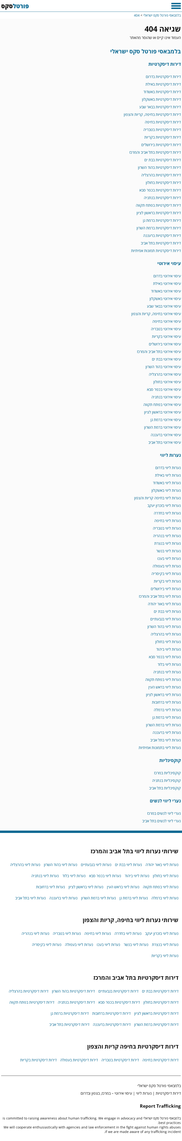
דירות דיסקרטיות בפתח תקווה (158, 205)
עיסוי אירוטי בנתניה (166, 397)
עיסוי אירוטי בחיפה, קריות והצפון (156, 313)
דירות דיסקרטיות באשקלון (161, 99)
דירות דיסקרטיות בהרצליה (161, 175)
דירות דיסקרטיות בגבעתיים (118, 991)
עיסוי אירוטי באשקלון (165, 298)
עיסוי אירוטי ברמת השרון (162, 427)
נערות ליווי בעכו (169, 558)
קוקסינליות (170, 760)
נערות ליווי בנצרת (167, 543)
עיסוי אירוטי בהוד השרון (163, 366)
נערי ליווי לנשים (165, 801)
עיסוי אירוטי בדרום (167, 276)
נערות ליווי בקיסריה (166, 573)
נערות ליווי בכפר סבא (165, 656)
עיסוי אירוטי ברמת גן (165, 419)
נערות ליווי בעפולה (167, 566)
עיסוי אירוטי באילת (167, 283)
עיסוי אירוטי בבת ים (166, 359)
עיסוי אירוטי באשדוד (166, 291)
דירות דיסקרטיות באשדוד (162, 91)
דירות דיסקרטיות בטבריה (162, 129)
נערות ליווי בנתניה (167, 672)
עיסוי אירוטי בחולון (167, 381)
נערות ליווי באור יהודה (164, 603)
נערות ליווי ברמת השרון (163, 724)
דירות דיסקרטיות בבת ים (162, 159)
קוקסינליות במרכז (167, 772)
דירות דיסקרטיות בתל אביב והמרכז (155, 152)
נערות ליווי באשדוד (167, 482)
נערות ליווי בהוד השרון (164, 626)
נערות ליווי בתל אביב (165, 740)
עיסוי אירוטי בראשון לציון (162, 412)
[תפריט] (176, 6)
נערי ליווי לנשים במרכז (164, 813)
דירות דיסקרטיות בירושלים (161, 144)
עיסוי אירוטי (169, 263)
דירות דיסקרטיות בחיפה (163, 122)
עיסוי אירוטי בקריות (166, 336)
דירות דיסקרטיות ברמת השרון (158, 228)
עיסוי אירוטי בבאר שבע (164, 306)
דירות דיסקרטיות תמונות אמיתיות (156, 250)
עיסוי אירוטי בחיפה (166, 321)
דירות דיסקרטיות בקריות (162, 137)
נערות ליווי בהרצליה (166, 634)
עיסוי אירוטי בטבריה (166, 328)
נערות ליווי (170, 455)
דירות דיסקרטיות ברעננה (162, 235)
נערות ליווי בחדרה (167, 513)
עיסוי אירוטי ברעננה (166, 434)
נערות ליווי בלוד (169, 664)
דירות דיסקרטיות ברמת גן (162, 220)
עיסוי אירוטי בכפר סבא (164, 389)
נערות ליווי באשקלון (166, 490)
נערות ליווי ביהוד (168, 649)
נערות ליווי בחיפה (167, 520)
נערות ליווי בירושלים (166, 588)
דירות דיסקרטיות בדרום (163, 76)
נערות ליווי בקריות (167, 581)
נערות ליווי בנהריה (167, 535)
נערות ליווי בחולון (168, 641)
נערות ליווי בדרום (168, 467)
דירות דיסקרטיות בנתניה (162, 197)
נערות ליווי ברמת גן (166, 717)
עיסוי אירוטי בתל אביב (164, 442)
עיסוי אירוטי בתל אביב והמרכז (159, 351)
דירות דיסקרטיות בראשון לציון (158, 212)
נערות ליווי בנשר (168, 550)
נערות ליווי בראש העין (164, 687)
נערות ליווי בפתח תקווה (163, 679)
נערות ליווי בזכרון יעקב (164, 505)
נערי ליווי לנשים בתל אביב (161, 820)
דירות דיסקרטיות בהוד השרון (159, 167)
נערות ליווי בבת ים (167, 611)
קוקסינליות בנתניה (166, 780)
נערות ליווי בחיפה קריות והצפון (157, 498)
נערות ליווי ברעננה (167, 732)
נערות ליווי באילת (168, 475)
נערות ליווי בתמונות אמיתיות (160, 747)
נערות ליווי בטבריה (167, 528)
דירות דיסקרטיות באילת (163, 84)
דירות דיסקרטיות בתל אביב (161, 243)
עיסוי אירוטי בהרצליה (165, 374)
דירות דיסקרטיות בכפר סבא (160, 190)
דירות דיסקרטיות (164, 64)
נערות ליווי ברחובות (166, 702)
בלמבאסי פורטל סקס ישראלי (145, 51)
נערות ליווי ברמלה (167, 709)
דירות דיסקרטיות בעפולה (79, 1060)
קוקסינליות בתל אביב (165, 788)
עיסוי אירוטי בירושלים (165, 344)
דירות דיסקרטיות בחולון (163, 182)
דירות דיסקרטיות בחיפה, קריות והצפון (152, 114)
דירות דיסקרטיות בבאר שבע (160, 106)
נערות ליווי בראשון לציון (163, 694)
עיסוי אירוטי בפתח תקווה (162, 404)
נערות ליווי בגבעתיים (165, 619)
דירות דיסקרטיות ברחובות (111, 1013)
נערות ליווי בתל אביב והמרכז (160, 596)
